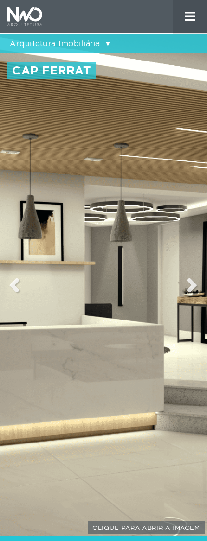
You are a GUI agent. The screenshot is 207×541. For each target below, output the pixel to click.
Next (192, 285)
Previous (14, 285)
